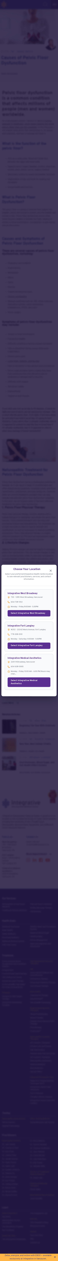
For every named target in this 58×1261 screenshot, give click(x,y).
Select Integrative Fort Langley (27, 645)
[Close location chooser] (50, 570)
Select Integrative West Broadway (28, 613)
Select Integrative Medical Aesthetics (24, 682)
